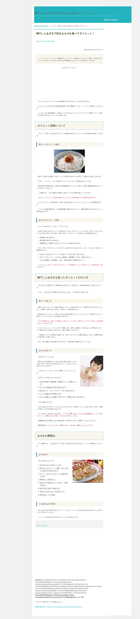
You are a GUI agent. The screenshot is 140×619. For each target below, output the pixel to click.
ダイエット (44, 525)
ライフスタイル (48, 41)
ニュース (40, 41)
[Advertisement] (69, 83)
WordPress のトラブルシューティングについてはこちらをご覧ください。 (59, 606)
